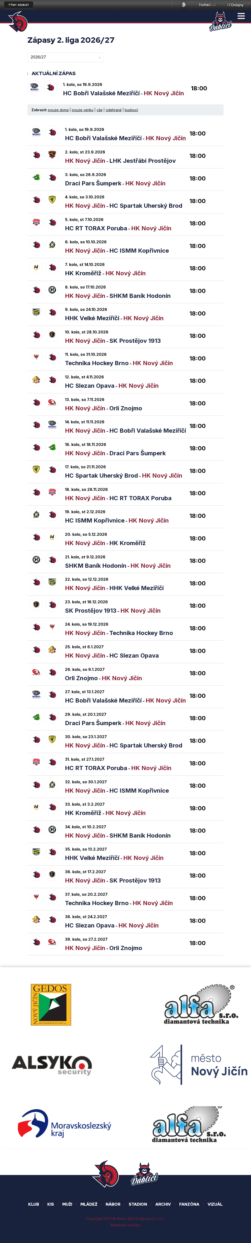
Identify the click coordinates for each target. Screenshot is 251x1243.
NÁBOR (113, 1204)
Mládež (88, 1204)
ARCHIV (163, 1204)
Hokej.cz (207, 5)
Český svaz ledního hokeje (184, 5)
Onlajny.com (235, 5)
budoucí (131, 110)
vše (99, 110)
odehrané (114, 110)
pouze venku (82, 110)
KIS (50, 1204)
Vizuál (215, 1204)
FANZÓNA (189, 1204)
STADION (138, 1204)
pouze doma (58, 110)
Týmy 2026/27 (18, 5)
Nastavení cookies (125, 1225)
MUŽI (67, 1204)
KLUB (33, 1204)
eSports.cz (147, 1219)
